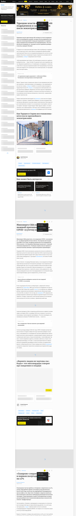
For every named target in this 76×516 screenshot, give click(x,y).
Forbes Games (22, 1)
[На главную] (3, 1)
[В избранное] (51, 148)
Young (61, 1)
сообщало (29, 86)
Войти (67, 1)
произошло (37, 98)
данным (34, 109)
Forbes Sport (20, 192)
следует (27, 506)
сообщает (25, 56)
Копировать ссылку (48, 32)
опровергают (49, 344)
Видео (46, 1)
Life (49, 1)
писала (36, 289)
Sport (57, 1)
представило (26, 287)
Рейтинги (30, 1)
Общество (38, 192)
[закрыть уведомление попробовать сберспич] (47, 23)
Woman (53, 1)
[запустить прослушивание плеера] (47, 20)
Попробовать (40, 28)
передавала (40, 293)
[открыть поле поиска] (71, 1)
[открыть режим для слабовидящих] (45, 20)
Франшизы (36, 1)
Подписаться (21, 174)
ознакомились (39, 256)
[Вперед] (55, 151)
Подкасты (41, 1)
